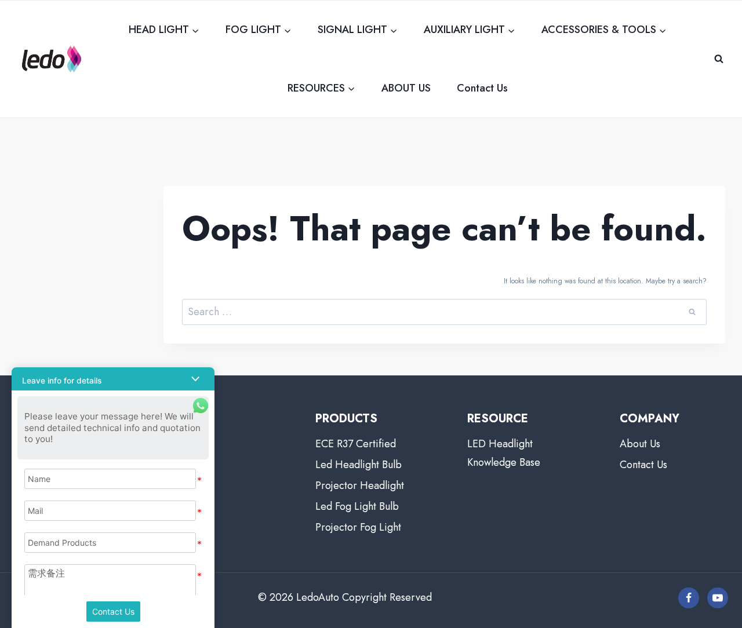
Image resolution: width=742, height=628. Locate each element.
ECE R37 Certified (355, 443)
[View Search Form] (719, 59)
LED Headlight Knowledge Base (503, 453)
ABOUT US (406, 88)
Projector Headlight (359, 485)
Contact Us (482, 88)
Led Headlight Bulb (358, 464)
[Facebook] (688, 597)
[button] (113, 379)
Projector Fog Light (358, 527)
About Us (640, 443)
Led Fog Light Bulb (357, 506)
